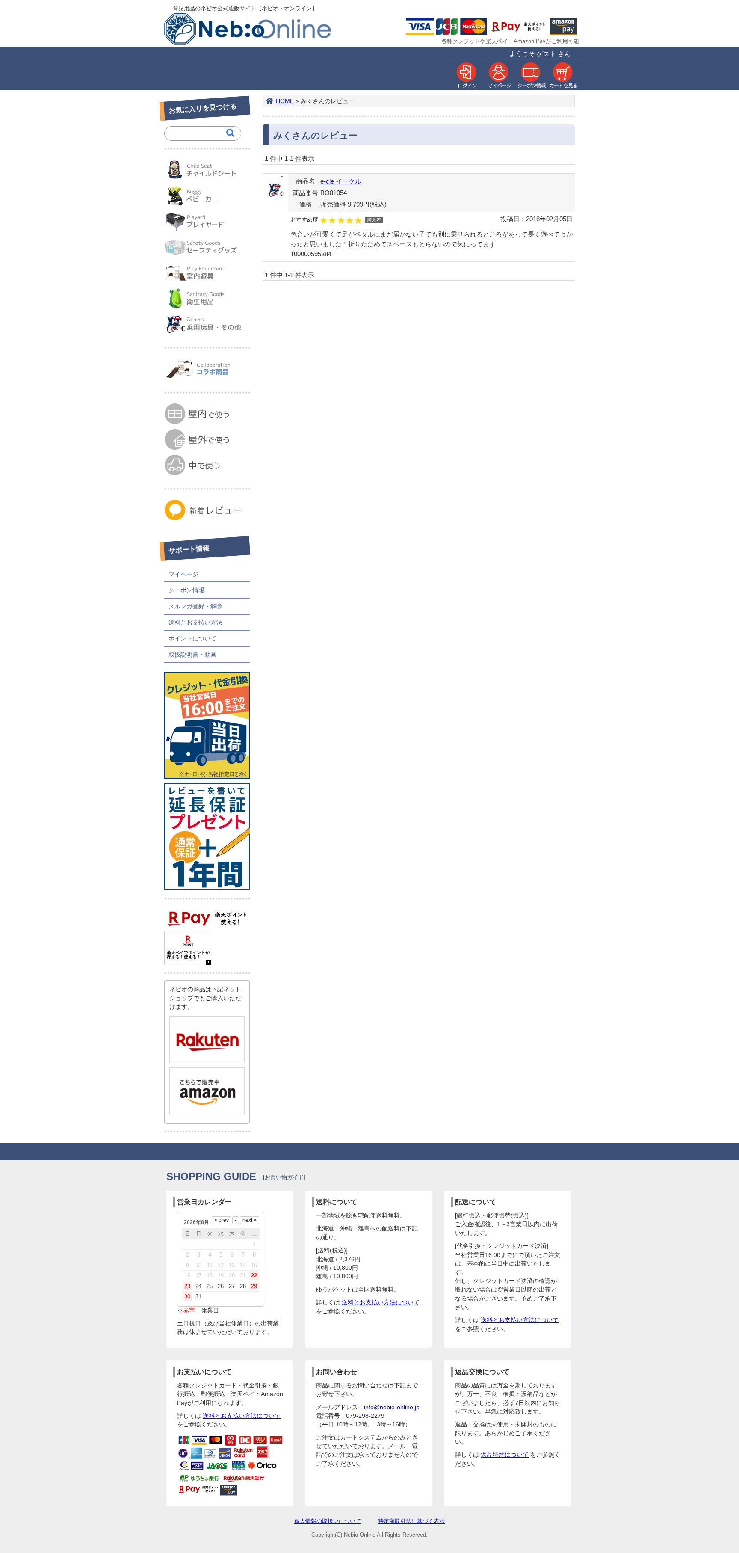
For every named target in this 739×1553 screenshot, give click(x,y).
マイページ (183, 574)
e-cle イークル (340, 181)
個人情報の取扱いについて (327, 1521)
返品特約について (505, 1455)
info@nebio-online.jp (392, 1407)
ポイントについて (192, 638)
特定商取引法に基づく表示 (411, 1521)
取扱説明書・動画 (192, 654)
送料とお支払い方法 (195, 622)
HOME (285, 101)
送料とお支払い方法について (381, 1302)
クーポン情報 (186, 590)
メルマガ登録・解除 (195, 606)
